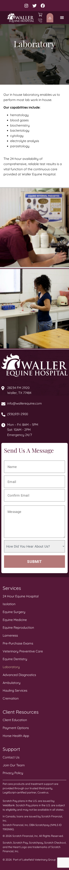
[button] (62, 17)
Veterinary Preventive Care (23, 651)
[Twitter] (34, 6)
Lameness (10, 635)
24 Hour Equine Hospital (21, 596)
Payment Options (16, 728)
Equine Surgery (14, 612)
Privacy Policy (13, 773)
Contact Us (11, 757)
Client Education (15, 720)
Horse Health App (16, 736)
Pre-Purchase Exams (18, 643)
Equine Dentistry (15, 659)
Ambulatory (11, 683)
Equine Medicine (15, 620)
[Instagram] (26, 6)
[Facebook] (43, 6)
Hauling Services (15, 690)
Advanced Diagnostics (19, 675)
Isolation (9, 604)
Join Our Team (14, 765)
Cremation (11, 698)
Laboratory (11, 667)
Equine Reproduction (18, 627)
